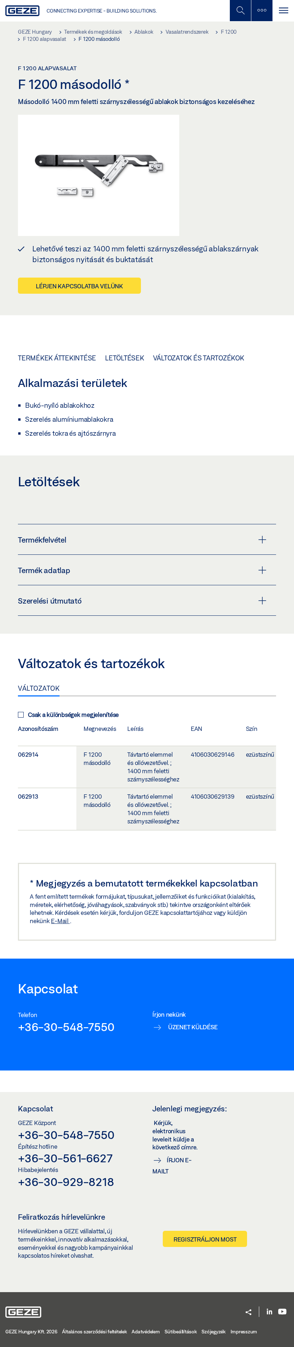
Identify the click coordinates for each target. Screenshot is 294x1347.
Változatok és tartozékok (198, 358)
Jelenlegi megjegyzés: (189, 1108)
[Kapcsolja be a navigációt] (283, 10)
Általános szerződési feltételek (94, 1331)
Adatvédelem (146, 1331)
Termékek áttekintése (57, 358)
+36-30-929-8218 (66, 1181)
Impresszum (244, 1331)
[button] (248, 1313)
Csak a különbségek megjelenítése (73, 714)
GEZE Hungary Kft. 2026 (31, 1331)
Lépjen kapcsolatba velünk (79, 286)
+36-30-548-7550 (66, 1026)
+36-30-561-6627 (65, 1158)
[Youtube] (282, 1312)
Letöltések (124, 358)
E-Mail (60, 920)
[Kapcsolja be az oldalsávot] (261, 10)
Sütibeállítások (180, 1331)
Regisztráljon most (205, 1239)
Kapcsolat (35, 1108)
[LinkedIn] (269, 1312)
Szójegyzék (213, 1331)
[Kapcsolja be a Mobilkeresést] (240, 10)
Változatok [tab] (39, 688)
